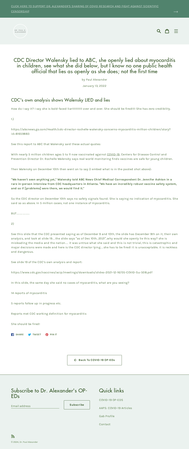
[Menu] (176, 31)
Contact (105, 424)
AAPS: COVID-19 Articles (115, 408)
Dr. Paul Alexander (29, 442)
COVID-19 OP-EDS (111, 400)
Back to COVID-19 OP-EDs (97, 360)
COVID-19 (113, 154)
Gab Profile (107, 416)
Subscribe (77, 404)
